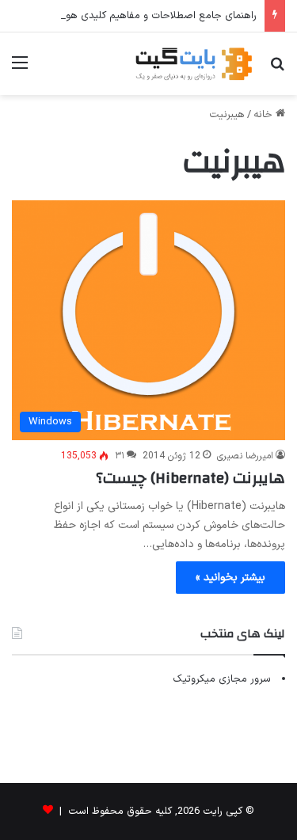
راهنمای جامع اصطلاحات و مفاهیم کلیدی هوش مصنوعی (135, 16)
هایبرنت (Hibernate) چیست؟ (190, 477)
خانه (264, 115)
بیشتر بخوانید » (230, 577)
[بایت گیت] (194, 64)
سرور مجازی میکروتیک (222, 679)
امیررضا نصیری (245, 456)
